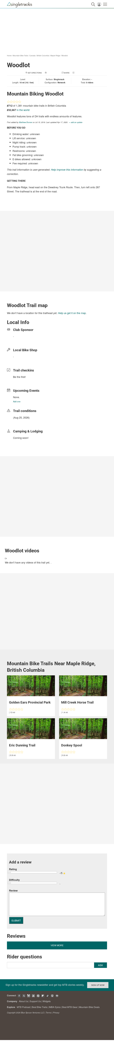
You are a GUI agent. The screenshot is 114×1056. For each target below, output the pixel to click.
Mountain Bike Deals (89, 1007)
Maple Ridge (55, 55)
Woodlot (64, 55)
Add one (16, 401)
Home (9, 55)
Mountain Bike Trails (20, 55)
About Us (23, 1001)
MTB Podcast (23, 1007)
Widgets (47, 1001)
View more (57, 945)
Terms (48, 1012)
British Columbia (43, 55)
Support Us (35, 1001)
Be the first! (19, 377)
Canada (32, 55)
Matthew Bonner (25, 122)
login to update (19, 421)
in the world (23, 110)
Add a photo (52, 72)
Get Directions (35, 72)
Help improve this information (67, 169)
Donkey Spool (71, 745)
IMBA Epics (54, 1007)
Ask (100, 965)
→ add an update (75, 122)
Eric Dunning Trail (22, 745)
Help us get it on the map (72, 313)
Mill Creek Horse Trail (77, 702)
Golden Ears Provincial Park (30, 702)
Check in (79, 72)
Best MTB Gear (69, 1007)
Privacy (56, 1012)
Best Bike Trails (39, 1007)
